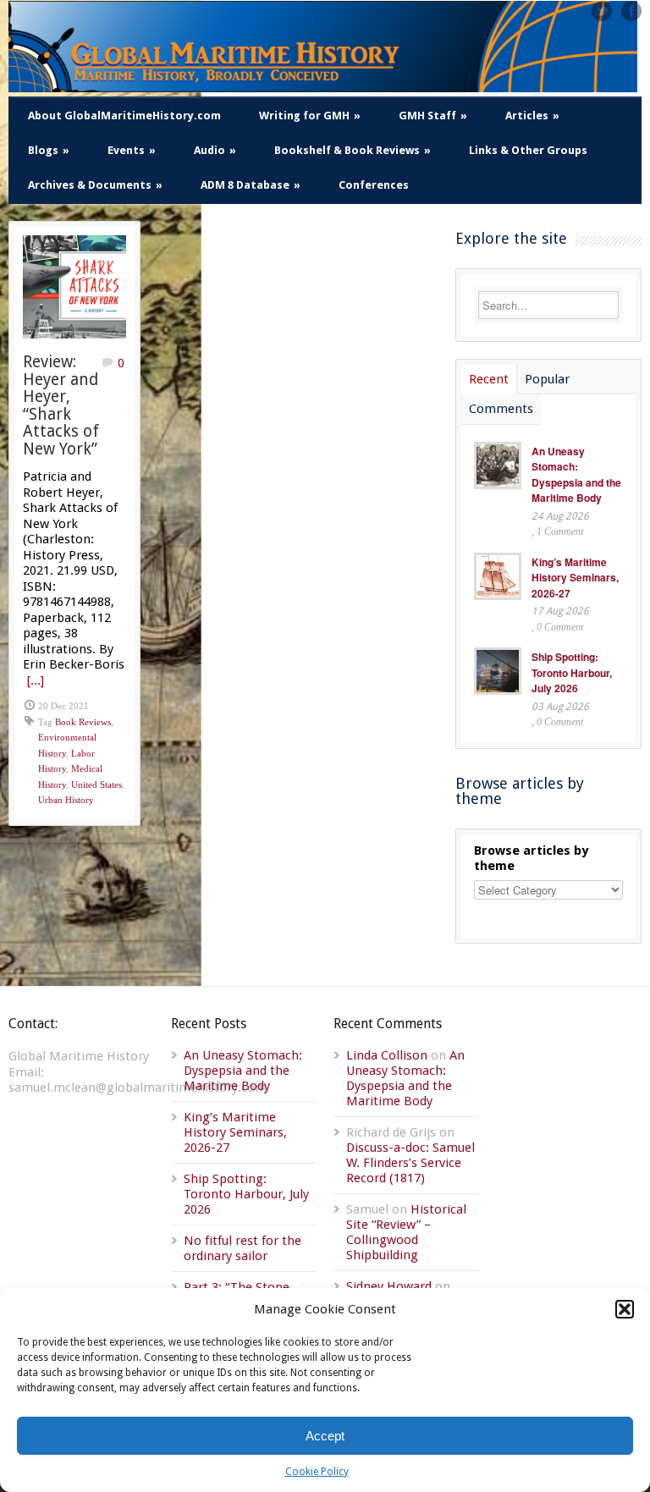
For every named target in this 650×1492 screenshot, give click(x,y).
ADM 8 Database (250, 185)
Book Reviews (83, 722)
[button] (624, 1309)
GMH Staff (433, 115)
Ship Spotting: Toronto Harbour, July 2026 (572, 672)
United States (96, 784)
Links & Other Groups (528, 150)
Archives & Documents (95, 185)
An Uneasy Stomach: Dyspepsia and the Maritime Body (576, 474)
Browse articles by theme (531, 858)
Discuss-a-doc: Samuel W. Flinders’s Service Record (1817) (410, 1163)
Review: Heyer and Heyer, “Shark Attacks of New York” (61, 405)
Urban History (66, 800)
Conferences (374, 185)
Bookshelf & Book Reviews (352, 150)
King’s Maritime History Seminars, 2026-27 (575, 577)
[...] (35, 680)
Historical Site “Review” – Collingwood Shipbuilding (406, 1232)
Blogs (48, 150)
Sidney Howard (389, 1286)
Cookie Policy (317, 1472)
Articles (532, 115)
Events (131, 150)
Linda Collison (386, 1055)
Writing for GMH (310, 115)
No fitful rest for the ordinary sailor (242, 1248)
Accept (325, 1436)
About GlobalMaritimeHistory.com (124, 115)
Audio (215, 150)
